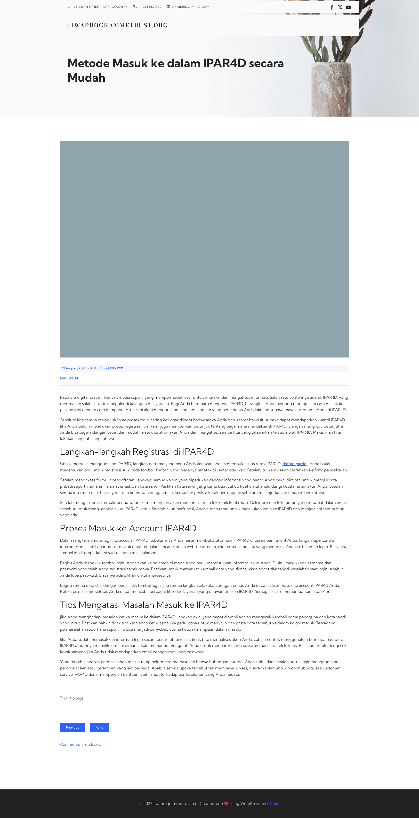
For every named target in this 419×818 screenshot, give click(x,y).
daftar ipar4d (294, 463)
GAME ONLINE (69, 378)
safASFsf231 (113, 368)
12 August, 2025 (74, 368)
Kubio (274, 803)
